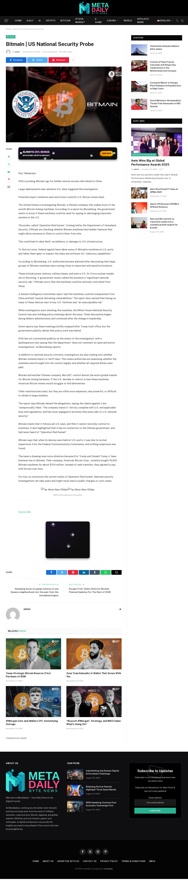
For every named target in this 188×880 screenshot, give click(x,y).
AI (39, 20)
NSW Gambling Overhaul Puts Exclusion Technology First (101, 804)
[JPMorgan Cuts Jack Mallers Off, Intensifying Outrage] (33, 701)
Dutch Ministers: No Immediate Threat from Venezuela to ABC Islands (165, 103)
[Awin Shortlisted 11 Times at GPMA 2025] (139, 193)
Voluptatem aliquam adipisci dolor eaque (164, 47)
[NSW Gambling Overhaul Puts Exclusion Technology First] (75, 806)
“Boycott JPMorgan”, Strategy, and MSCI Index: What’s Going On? (93, 723)
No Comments (51, 52)
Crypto (51, 20)
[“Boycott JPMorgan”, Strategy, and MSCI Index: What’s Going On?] (94, 701)
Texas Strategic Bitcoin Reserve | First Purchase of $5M (28, 675)
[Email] (9, 187)
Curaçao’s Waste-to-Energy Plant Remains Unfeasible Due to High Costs (165, 86)
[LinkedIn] (9, 172)
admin (17, 52)
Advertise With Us (68, 861)
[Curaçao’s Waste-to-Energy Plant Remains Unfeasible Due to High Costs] (139, 86)
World (128, 20)
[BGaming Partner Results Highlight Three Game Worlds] (75, 790)
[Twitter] (9, 164)
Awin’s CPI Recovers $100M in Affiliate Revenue (164, 205)
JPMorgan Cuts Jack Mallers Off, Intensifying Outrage (32, 723)
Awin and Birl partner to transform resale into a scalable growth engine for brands (164, 223)
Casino (111, 20)
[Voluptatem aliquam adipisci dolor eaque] (139, 49)
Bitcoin (65, 20)
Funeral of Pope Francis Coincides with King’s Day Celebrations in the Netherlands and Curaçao (163, 66)
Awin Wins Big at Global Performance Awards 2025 (150, 162)
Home (18, 20)
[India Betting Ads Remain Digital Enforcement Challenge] (75, 774)
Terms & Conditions (133, 861)
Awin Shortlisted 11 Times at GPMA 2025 (164, 190)
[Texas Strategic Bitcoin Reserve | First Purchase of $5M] (33, 654)
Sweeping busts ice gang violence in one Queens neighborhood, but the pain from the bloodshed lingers (35, 592)
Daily (30, 20)
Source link (24, 511)
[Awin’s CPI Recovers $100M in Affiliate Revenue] (139, 207)
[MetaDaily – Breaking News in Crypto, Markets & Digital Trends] (94, 8)
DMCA (152, 861)
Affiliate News (143, 20)
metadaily (108, 869)
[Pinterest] (9, 179)
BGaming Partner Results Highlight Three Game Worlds (101, 788)
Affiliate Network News (144, 155)
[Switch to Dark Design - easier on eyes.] (177, 20)
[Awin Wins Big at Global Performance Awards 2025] (156, 142)
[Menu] (6, 20)
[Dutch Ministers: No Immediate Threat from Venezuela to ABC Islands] (139, 104)
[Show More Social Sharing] (73, 60)
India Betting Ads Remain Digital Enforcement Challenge (102, 772)
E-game (98, 20)
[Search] (182, 20)
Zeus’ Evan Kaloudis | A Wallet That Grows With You (93, 675)
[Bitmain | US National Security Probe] (64, 104)
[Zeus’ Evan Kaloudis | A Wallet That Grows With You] (94, 654)
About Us (48, 861)
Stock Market (80, 20)
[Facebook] (9, 157)
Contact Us (90, 861)
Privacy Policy (109, 861)
